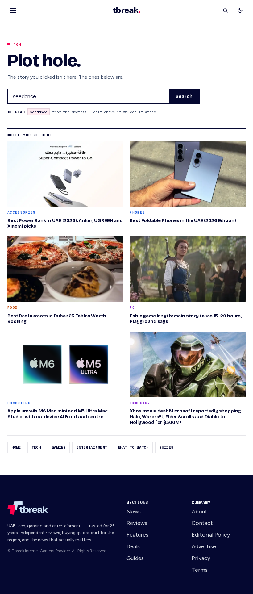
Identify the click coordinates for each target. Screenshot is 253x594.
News (133, 511)
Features (137, 534)
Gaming (59, 447)
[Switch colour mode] (240, 10)
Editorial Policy (211, 534)
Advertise (204, 546)
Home (16, 447)
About (199, 511)
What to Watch (133, 447)
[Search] (225, 10)
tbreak (126, 10)
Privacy (201, 558)
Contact (202, 523)
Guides (166, 447)
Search (184, 96)
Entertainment (91, 447)
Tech (36, 447)
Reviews (136, 523)
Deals (133, 546)
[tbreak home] (61, 507)
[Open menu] (13, 10)
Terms (200, 570)
